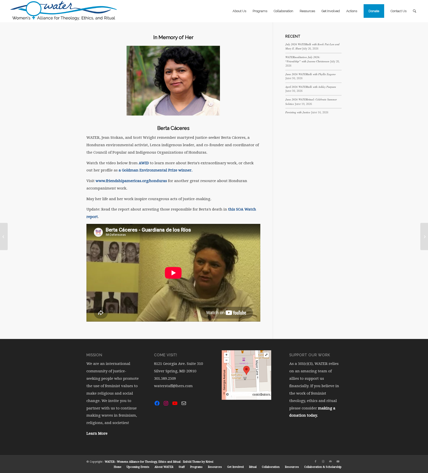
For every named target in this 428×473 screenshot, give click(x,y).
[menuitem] (239, 11)
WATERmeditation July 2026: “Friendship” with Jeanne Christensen (307, 59)
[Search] (414, 11)
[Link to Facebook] (315, 461)
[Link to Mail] (330, 461)
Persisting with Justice (297, 112)
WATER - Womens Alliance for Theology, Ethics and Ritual (143, 461)
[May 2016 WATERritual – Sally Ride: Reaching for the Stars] (4, 236)
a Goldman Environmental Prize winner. (155, 170)
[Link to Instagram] (323, 461)
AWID (144, 163)
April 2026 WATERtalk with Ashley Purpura (310, 87)
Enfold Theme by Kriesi (198, 461)
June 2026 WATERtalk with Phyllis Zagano (310, 74)
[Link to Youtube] (338, 461)
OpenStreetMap (241, 394)
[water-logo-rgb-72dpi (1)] (64, 11)
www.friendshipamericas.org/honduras (131, 181)
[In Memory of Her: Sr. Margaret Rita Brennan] (424, 236)
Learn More (96, 433)
